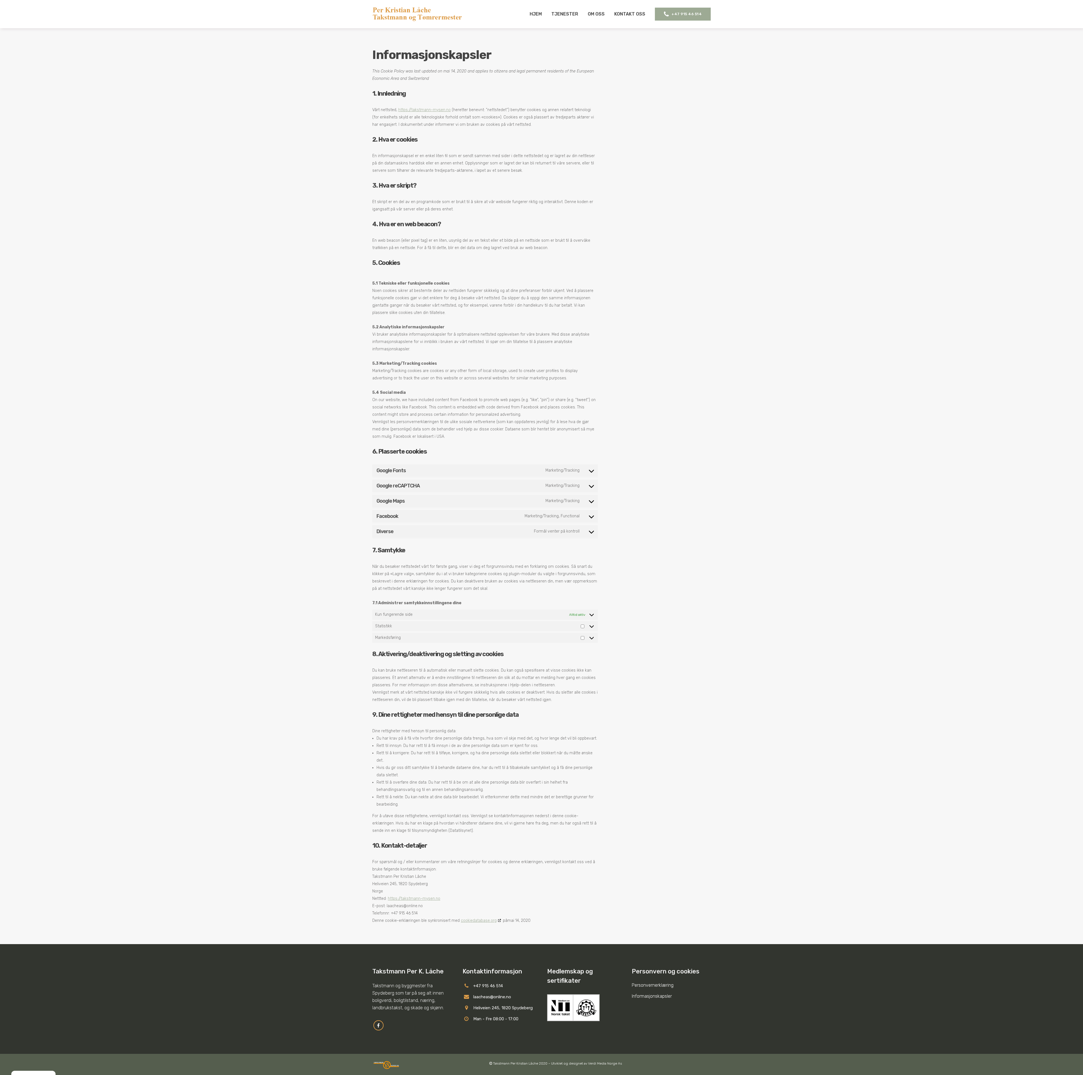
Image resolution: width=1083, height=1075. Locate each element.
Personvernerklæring (652, 985)
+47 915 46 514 (687, 14)
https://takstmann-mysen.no (424, 109)
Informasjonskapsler (652, 996)
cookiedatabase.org (479, 920)
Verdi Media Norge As (605, 1063)
